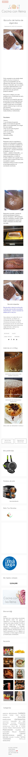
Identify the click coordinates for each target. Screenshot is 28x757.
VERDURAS (6, 740)
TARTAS (22, 737)
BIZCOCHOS (6, 333)
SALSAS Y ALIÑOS (14, 737)
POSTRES (22, 732)
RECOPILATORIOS (8, 735)
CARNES (21, 713)
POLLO (14, 732)
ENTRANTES (20, 719)
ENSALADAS (7, 719)
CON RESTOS (20, 715)
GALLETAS (5, 723)
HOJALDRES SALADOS (17, 724)
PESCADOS (8, 730)
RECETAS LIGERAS (14, 733)
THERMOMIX (7, 739)
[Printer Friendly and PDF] (16, 339)
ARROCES (5, 713)
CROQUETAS (6, 717)
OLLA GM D (16, 726)
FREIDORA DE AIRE (18, 721)
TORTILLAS (22, 739)
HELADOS (13, 723)
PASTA (23, 728)
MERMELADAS (6, 726)
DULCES (13, 333)
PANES (10, 728)
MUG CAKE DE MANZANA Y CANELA (13, 425)
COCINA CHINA (8, 715)
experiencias (6, 721)
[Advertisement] (13, 65)
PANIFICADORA (17, 728)
